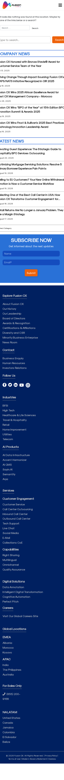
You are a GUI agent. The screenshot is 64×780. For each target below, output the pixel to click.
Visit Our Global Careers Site (20, 616)
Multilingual (10, 559)
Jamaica (8, 727)
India (6, 664)
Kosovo (7, 652)
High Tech (9, 410)
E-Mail (6, 537)
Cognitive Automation (16, 596)
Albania (7, 642)
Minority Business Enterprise (20, 337)
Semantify (9, 474)
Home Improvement (14, 429)
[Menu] (58, 5)
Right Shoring (11, 555)
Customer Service (14, 504)
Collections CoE (13, 542)
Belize (6, 741)
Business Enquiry (13, 358)
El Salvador (9, 737)
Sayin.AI (7, 469)
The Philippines (12, 669)
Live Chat (9, 528)
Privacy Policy (51, 755)
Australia (8, 674)
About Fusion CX (13, 303)
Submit (31, 272)
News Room (10, 342)
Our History (9, 308)
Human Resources (14, 363)
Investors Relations (15, 367)
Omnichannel (11, 564)
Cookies (52, 759)
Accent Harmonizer (15, 459)
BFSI (5, 405)
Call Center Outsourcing (18, 509)
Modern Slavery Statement (34, 759)
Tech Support (11, 523)
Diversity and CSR (14, 332)
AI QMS (7, 464)
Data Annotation (13, 587)
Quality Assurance (14, 569)
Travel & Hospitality (15, 419)
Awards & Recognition (16, 323)
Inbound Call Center (15, 513)
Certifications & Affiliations (19, 327)
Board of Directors (14, 318)
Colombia (9, 732)
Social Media (11, 533)
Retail (6, 424)
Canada (8, 722)
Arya (5, 479)
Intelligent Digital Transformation (23, 591)
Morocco (8, 647)
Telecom (8, 439)
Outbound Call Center (16, 518)
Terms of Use (14, 759)
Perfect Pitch (11, 601)
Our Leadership (12, 313)
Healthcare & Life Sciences (19, 415)
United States (11, 717)
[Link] (12, 5)
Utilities (7, 434)
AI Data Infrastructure (16, 455)
